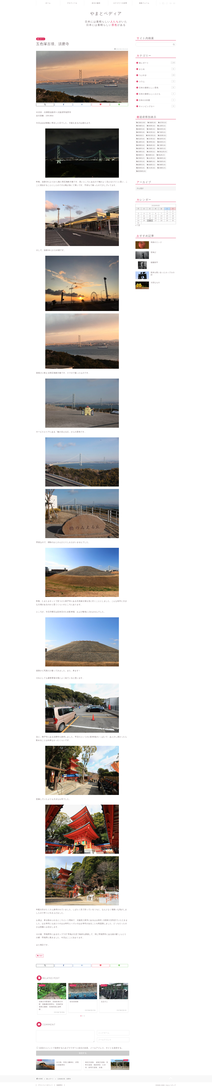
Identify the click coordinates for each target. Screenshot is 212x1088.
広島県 (141, 158)
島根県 (151, 155)
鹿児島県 (142, 171)
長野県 (152, 142)
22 (167, 218)
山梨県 (141, 142)
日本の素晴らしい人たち (156, 94)
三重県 (162, 145)
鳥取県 (141, 155)
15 (167, 216)
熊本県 (141, 168)
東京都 (141, 135)
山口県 (152, 158)
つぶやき (156, 75)
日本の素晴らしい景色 (156, 88)
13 (156, 216)
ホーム (48, 3)
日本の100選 (156, 100)
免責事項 (59, 1085)
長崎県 (162, 164)
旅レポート (40, 39)
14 (161, 216)
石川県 (152, 138)
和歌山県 (163, 151)
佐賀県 (152, 164)
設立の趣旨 (96, 3)
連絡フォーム (144, 3)
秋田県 (152, 126)
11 (144, 216)
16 (173, 216)
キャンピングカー (156, 106)
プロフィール (72, 3)
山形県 (162, 126)
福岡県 (141, 164)
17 (138, 218)
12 (150, 216)
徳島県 (162, 158)
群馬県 (141, 132)
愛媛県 (152, 161)
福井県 (162, 138)
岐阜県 (162, 142)
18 (144, 218)
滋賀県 (141, 148)
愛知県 (152, 145)
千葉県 (162, 132)
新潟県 (163, 135)
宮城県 (141, 126)
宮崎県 (162, 168)
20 (156, 218)
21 (161, 218)
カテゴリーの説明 (120, 3)
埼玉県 (152, 132)
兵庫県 (141, 151)
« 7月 (137, 225)
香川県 (141, 161)
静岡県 (141, 145)
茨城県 (152, 129)
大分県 (152, 168)
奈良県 (152, 151)
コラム (156, 81)
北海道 (141, 122)
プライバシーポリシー (45, 1085)
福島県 (141, 129)
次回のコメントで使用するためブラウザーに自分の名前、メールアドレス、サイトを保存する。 (81, 1048)
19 (150, 218)
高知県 (162, 161)
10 (138, 216)
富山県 (141, 138)
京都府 (152, 148)
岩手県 (163, 122)
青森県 (152, 122)
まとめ (156, 69)
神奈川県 (151, 135)
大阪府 (40, 955)
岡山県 (161, 155)
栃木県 (162, 129)
